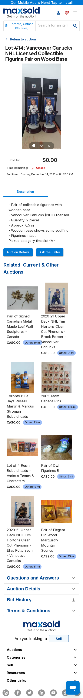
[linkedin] (41, 693)
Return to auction (23, 39)
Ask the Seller (50, 252)
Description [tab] (25, 191)
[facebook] (18, 693)
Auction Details (18, 252)
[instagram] (6, 693)
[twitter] (29, 693)
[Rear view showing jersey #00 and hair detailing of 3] (41, 145)
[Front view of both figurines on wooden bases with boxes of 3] (33, 145)
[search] (75, 26)
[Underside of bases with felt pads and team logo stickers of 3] (49, 145)
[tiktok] (65, 693)
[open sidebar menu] (75, 13)
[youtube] (53, 693)
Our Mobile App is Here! (42, 2)
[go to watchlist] (67, 13)
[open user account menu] (58, 13)
